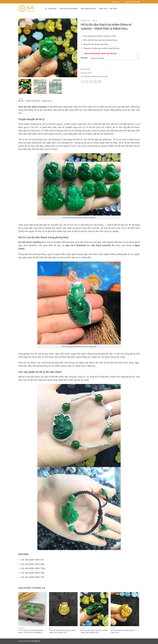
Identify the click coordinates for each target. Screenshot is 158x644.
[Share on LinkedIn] (99, 82)
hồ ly (102, 76)
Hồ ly (94, 20)
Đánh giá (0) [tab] (47, 101)
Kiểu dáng (84, 58)
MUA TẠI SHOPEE (92, 53)
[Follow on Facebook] (125, 2)
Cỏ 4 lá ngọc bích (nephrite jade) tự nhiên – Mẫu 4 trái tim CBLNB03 (30, 631)
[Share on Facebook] (83, 82)
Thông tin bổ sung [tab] (32, 101)
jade (106, 76)
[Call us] (136, 2)
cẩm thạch (87, 76)
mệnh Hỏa (39, 573)
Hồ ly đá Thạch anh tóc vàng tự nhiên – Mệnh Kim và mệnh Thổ (63, 631)
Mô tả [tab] (20, 101)
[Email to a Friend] (91, 82)
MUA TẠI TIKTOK (109, 53)
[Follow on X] (132, 2)
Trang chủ (85, 20)
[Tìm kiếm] (46, 8)
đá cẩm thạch (95, 76)
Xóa (138, 54)
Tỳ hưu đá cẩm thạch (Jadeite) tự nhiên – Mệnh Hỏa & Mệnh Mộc (94, 631)
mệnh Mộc (39, 564)
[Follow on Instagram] (127, 2)
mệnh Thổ (39, 577)
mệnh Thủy (40, 568)
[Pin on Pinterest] (95, 82)
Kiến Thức (103, 9)
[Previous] (22, 48)
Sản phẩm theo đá (88, 9)
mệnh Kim (39, 560)
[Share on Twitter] (87, 82)
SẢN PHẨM (52, 9)
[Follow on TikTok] (129, 2)
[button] (115, 1)
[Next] (73, 48)
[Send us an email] (134, 2)
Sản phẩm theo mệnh (68, 9)
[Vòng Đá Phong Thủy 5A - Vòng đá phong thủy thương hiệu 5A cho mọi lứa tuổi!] (29, 8)
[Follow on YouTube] (138, 2)
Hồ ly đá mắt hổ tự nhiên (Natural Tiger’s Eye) (123, 631)
